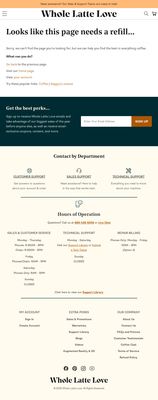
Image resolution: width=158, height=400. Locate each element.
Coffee (43, 84)
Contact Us (128, 325)
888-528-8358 (84, 222)
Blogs (79, 338)
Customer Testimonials (128, 338)
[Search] (146, 13)
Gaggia (55, 84)
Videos (79, 344)
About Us (128, 319)
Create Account (29, 325)
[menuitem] (29, 319)
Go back (11, 64)
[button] (4, 14)
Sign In (29, 319)
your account (23, 77)
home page (26, 71)
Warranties (79, 325)
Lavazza (67, 84)
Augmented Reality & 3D (79, 351)
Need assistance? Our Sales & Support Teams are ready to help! (79, 4)
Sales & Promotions (79, 319)
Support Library (78, 245)
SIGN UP (141, 121)
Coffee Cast (128, 344)
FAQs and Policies (128, 332)
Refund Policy (128, 357)
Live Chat (104, 222)
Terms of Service (128, 351)
